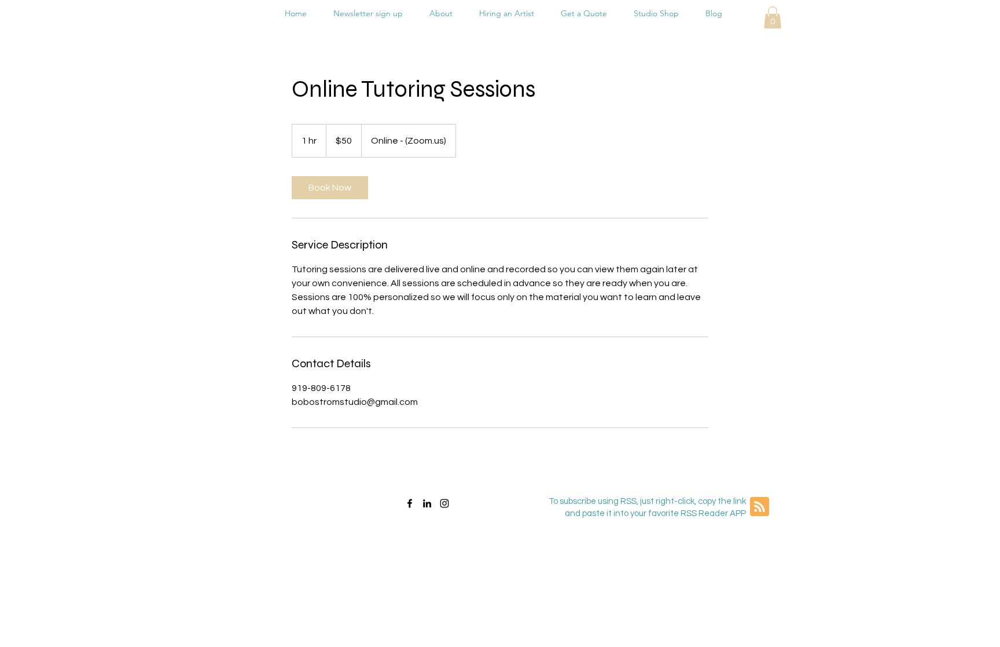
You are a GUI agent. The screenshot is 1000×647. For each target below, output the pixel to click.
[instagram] (444, 503)
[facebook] (410, 503)
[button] (772, 17)
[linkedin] (427, 503)
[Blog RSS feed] (759, 507)
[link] (330, 187)
